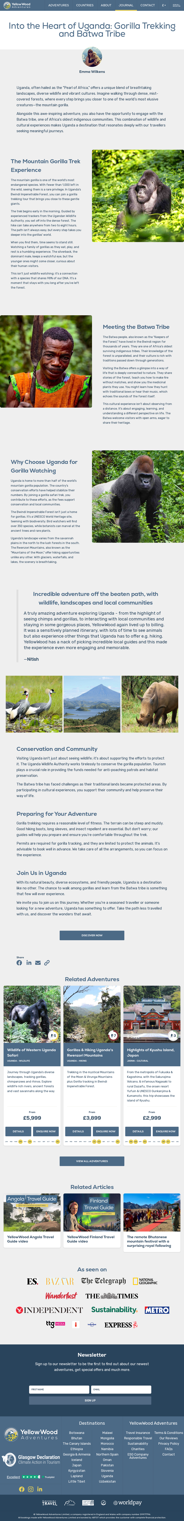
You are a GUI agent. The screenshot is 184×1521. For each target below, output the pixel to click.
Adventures (58, 5)
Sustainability (138, 1444)
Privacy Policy (168, 1444)
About (106, 5)
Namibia (107, 1449)
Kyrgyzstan (76, 1471)
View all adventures (92, 1161)
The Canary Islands (77, 1444)
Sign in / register (176, 5)
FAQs (168, 1449)
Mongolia (107, 1438)
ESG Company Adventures (138, 1456)
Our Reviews (169, 1438)
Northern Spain (107, 1454)
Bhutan (76, 1438)
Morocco (107, 1444)
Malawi (107, 1433)
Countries (85, 5)
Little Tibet (76, 1481)
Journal (126, 5)
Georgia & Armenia (76, 1454)
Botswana (76, 1433)
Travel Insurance (138, 1433)
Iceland (76, 1460)
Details (18, 1131)
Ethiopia (76, 1449)
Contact (148, 5)
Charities (137, 1449)
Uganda (107, 1476)
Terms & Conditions (168, 1433)
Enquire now (46, 1131)
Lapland (77, 1476)
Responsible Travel (138, 1438)
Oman (107, 1460)
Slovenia (107, 1471)
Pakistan (107, 1465)
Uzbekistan (107, 1481)
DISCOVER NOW (92, 935)
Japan (76, 1465)
